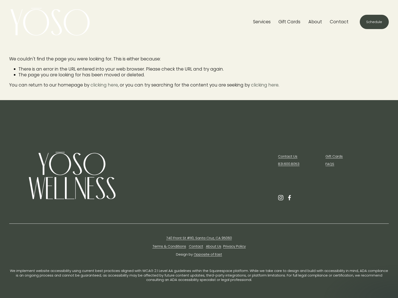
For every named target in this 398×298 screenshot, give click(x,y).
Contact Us (287, 156)
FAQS (329, 164)
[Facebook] (289, 197)
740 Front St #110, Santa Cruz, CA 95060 (199, 238)
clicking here (104, 85)
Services (262, 22)
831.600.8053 (288, 164)
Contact (339, 22)
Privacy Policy (234, 246)
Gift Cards (289, 22)
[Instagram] (281, 197)
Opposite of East (208, 254)
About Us (213, 246)
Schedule (374, 21)
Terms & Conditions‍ (169, 246)
